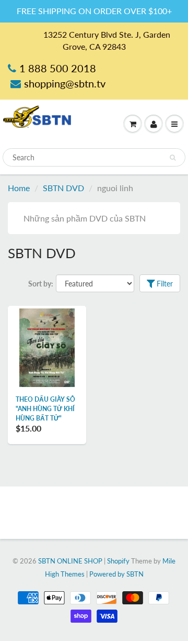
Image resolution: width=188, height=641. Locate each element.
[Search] (172, 157)
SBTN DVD (63, 188)
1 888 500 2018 (57, 68)
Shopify (118, 561)
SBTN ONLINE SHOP (70, 561)
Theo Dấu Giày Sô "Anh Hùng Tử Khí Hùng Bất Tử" (45, 408)
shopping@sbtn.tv (64, 83)
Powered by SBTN (116, 574)
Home (19, 188)
